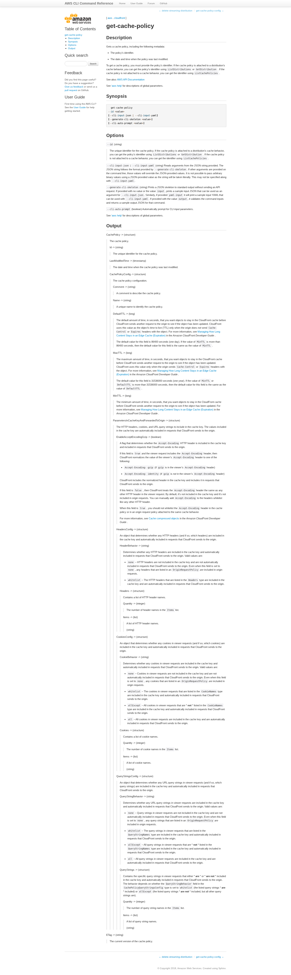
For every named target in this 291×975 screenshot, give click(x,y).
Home (122, 3)
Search (93, 63)
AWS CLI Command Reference (89, 3)
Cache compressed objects (164, 518)
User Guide (137, 3)
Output (71, 48)
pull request (71, 90)
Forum (151, 3)
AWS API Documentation (130, 79)
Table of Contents (80, 29)
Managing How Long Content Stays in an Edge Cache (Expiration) (177, 409)
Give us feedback (74, 86)
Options (72, 45)
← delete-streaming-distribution (175, 10)
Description (74, 38)
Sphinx (222, 968)
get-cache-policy (73, 34)
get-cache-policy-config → (210, 10)
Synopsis (73, 41)
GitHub (163, 3)
